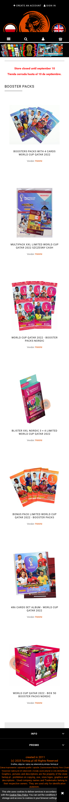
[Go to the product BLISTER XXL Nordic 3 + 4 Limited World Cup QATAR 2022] (34, 399)
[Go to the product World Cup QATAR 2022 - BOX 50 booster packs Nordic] (34, 665)
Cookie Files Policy (18, 795)
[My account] (43, 39)
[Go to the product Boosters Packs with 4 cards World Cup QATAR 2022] (34, 124)
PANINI (38, 161)
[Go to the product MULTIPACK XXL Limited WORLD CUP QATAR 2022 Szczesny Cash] (34, 213)
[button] (8, 39)
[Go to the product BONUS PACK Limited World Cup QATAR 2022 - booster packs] (34, 487)
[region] (34, 50)
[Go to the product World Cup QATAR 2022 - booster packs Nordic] (34, 306)
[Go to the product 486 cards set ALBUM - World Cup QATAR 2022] (34, 575)
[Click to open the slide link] (34, 50)
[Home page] (34, 21)
